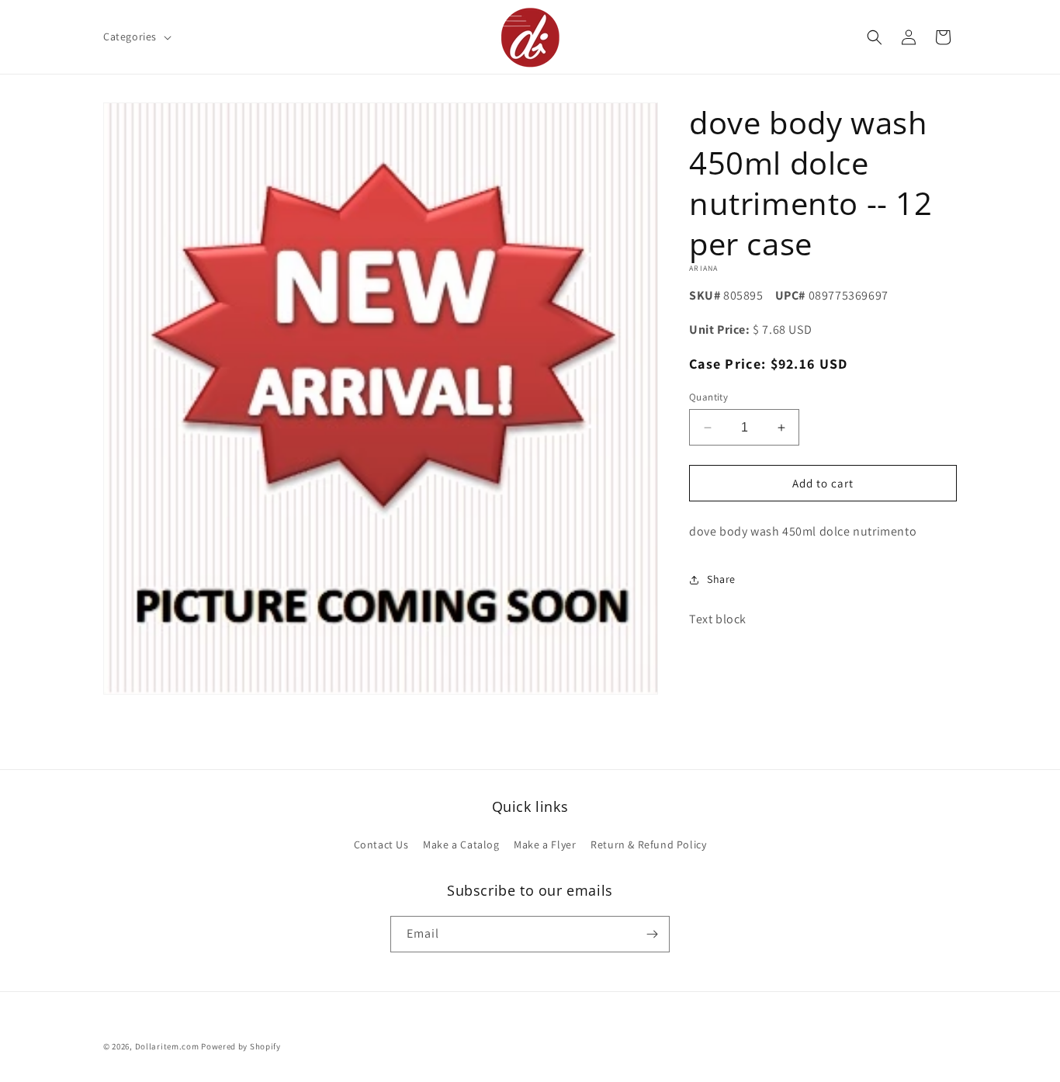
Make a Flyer (545, 844)
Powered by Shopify (241, 1046)
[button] (136, 36)
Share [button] (721, 579)
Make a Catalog (461, 844)
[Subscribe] (652, 934)
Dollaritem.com (167, 1046)
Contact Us (381, 844)
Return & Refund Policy (648, 844)
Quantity (708, 397)
